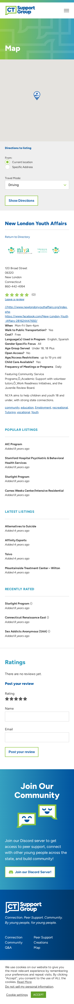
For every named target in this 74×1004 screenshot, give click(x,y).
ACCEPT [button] (38, 994)
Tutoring (10, 412)
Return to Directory (17, 237)
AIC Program (13, 444)
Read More (24, 982)
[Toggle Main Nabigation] (66, 10)
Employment (43, 407)
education (27, 407)
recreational (60, 407)
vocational (23, 412)
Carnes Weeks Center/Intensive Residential (34, 490)
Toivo (8, 554)
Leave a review (14, 299)
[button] (37, 96)
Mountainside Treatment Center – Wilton (32, 568)
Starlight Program (17, 477)
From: (8, 157)
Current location (22, 162)
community (12, 407)
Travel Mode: (13, 178)
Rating (9, 693)
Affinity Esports (16, 540)
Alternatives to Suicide (20, 526)
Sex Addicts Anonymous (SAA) (26, 631)
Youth (35, 412)
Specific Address (22, 167)
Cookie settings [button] (17, 995)
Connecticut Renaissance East (25, 617)
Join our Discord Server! (33, 872)
